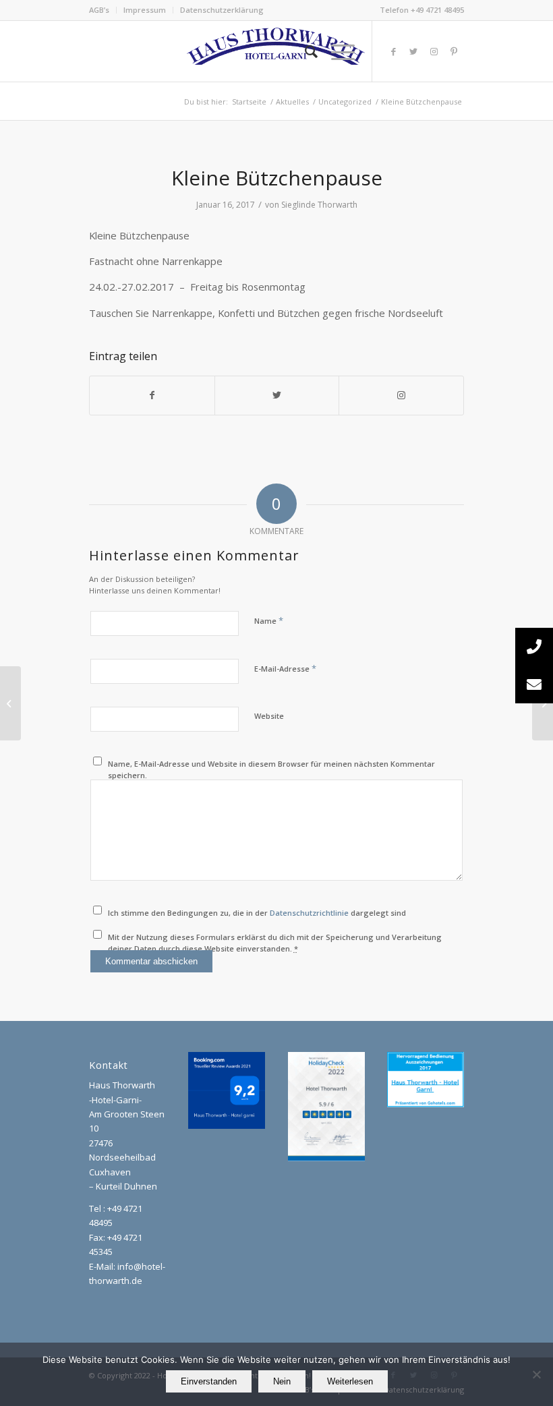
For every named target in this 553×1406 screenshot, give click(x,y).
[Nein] (536, 1374)
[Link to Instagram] (401, 395)
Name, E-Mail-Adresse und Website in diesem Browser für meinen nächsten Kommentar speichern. (271, 769)
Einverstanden (209, 1381)
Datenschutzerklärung (222, 10)
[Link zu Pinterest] (454, 51)
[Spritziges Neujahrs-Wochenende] (10, 703)
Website (269, 716)
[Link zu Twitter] (413, 51)
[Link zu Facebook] (393, 51)
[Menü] (336, 51)
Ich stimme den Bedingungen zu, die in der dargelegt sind (257, 913)
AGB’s (99, 10)
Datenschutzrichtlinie (309, 913)
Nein (282, 1381)
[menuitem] (103, 10)
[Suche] (304, 51)
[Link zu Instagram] (434, 51)
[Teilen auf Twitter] (277, 395)
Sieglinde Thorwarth (319, 204)
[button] (534, 684)
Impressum (144, 10)
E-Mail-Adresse (285, 668)
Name (268, 620)
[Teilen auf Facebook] (152, 395)
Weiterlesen (350, 1381)
